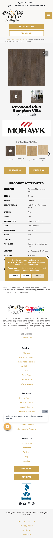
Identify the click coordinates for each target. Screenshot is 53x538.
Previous (3, 95)
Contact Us (15, 170)
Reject (26, 276)
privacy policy (26, 268)
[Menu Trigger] (48, 15)
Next (49, 95)
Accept (15, 276)
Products (26, 39)
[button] (26, 26)
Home (7, 39)
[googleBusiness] (33, 503)
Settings (38, 276)
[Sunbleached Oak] (42, 149)
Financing (38, 170)
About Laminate (15, 39)
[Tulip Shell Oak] (32, 150)
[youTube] (24, 503)
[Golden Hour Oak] (21, 149)
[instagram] (29, 503)
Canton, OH (26, 338)
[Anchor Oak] (10, 150)
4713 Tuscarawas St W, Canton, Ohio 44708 (27, 6)
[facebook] (20, 503)
